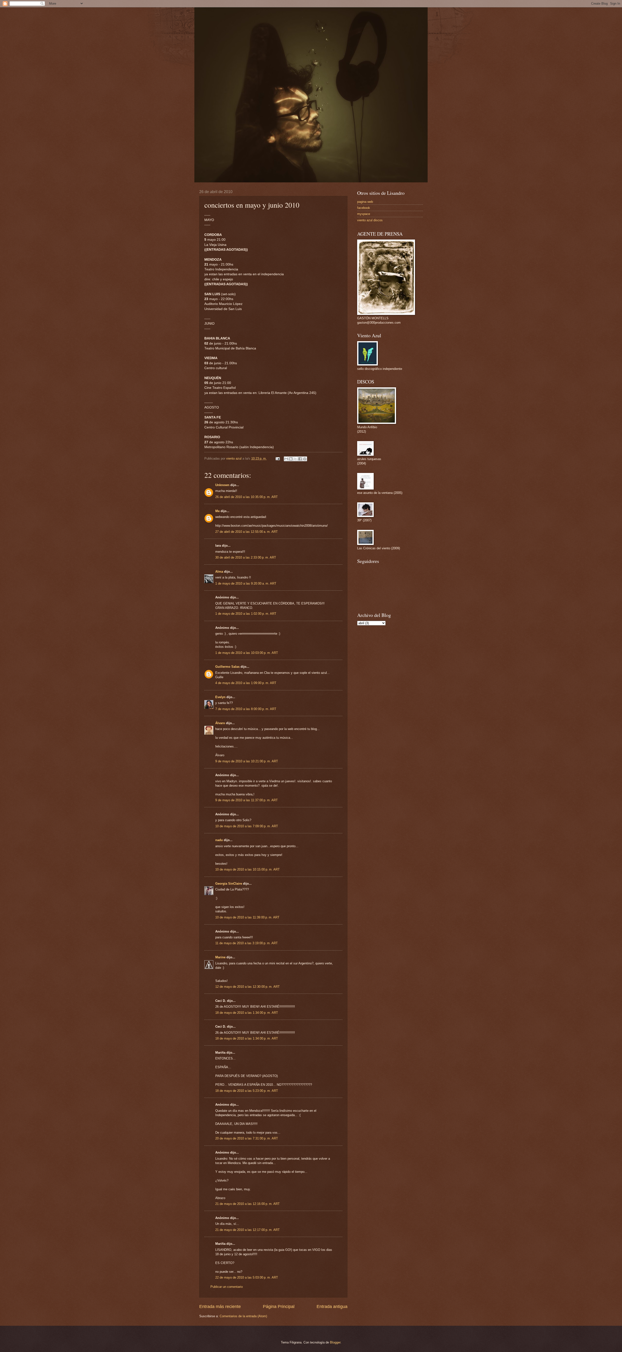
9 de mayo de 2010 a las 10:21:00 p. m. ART (246, 761)
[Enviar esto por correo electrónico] (286, 458)
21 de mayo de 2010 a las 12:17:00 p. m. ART (247, 1230)
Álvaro (220, 723)
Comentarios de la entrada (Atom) (243, 1316)
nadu (219, 840)
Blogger (335, 1342)
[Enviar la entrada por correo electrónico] (277, 458)
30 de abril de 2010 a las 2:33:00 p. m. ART (245, 557)
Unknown (222, 485)
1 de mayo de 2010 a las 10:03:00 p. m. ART (246, 653)
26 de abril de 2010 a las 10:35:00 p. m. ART (246, 497)
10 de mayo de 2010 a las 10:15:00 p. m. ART (247, 869)
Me (217, 511)
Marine (220, 957)
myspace (363, 214)
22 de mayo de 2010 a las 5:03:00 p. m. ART (246, 1277)
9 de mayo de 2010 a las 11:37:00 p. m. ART (246, 800)
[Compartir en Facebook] (300, 458)
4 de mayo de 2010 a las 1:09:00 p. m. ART (245, 683)
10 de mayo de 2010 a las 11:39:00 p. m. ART (247, 917)
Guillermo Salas (227, 666)
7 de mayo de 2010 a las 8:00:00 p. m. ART (245, 709)
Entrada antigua (332, 1306)
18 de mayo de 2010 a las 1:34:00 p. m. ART (246, 1012)
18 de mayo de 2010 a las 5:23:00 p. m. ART (246, 1091)
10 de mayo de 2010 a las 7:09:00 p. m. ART (246, 826)
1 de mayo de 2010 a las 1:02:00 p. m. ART (245, 613)
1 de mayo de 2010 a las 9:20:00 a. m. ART (245, 583)
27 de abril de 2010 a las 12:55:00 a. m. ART (246, 532)
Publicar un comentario (226, 1287)
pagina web (365, 202)
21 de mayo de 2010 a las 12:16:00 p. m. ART (247, 1204)
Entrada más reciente (220, 1306)
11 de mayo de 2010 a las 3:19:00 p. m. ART (246, 943)
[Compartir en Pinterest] (304, 458)
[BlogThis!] (290, 458)
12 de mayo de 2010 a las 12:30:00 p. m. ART (247, 986)
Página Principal (278, 1306)
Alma (219, 571)
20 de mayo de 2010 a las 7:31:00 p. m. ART (246, 1138)
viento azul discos (370, 220)
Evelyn (220, 697)
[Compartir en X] (295, 458)
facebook (363, 208)
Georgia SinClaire (228, 883)
